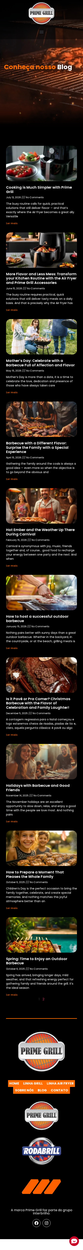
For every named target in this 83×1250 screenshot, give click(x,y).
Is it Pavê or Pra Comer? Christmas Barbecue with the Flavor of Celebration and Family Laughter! (38, 703)
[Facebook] (36, 1223)
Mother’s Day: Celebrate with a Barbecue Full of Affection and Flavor (40, 363)
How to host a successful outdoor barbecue (37, 618)
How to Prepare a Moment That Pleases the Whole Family (35, 874)
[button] (41, 32)
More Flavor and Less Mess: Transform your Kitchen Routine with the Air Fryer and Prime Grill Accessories (41, 278)
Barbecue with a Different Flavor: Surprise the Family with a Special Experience (37, 447)
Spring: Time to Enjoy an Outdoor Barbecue (36, 961)
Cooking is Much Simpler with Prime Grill (39, 189)
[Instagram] (47, 1223)
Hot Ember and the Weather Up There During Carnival (40, 532)
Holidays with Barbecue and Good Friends (38, 787)
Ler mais (12, 223)
